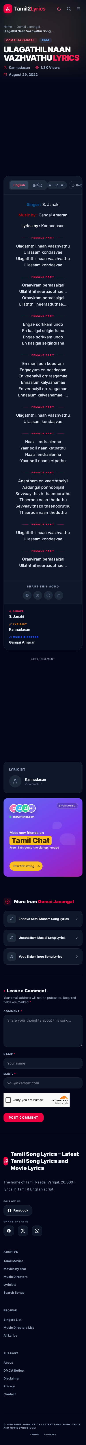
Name (9, 1054)
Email (10, 1073)
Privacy (9, 1386)
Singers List (12, 1319)
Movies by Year (15, 1269)
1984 (45, 40)
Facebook (20, 1210)
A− (51, 185)
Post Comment (23, 1117)
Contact (10, 1394)
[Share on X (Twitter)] (37, 595)
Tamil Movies (13, 1261)
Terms (34, 1434)
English (19, 185)
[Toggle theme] (59, 9)
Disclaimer (12, 1378)
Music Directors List (19, 1327)
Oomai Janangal (28, 26)
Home (8, 26)
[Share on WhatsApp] (48, 595)
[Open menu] (78, 9)
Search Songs (14, 1292)
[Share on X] (23, 1231)
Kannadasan (19, 67)
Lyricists (10, 1284)
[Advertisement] (43, 127)
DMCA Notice (14, 1370)
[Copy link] (58, 595)
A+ (63, 185)
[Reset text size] (57, 185)
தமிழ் (37, 185)
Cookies (50, 1434)
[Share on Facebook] (27, 595)
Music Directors (16, 1277)
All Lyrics (10, 1335)
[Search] (69, 9)
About (8, 1362)
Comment (13, 1011)
